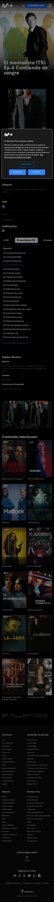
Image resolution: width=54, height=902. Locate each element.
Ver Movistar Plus (32, 797)
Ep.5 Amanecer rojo (11, 269)
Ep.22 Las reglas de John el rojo (15, 337)
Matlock (5, 522)
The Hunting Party (36, 479)
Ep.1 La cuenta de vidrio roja (14, 253)
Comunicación (32, 841)
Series (5, 11)
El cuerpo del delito (36, 697)
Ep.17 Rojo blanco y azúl (12, 317)
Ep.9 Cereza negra (10, 285)
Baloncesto (6, 816)
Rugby (4, 822)
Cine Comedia (7, 749)
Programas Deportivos (34, 778)
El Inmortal (30, 752)
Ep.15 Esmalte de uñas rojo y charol (17, 309)
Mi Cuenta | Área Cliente (35, 803)
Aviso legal (26, 883)
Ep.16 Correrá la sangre (12, 313)
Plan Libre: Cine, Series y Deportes (38, 816)
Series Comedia (7, 774)
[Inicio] (7, 5)
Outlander (30, 759)
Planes (29, 822)
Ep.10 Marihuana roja (11, 289)
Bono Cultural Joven (34, 831)
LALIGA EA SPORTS (8, 803)
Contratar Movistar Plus (35, 812)
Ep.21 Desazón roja (10, 333)
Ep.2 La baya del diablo (12, 257)
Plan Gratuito (31, 825)
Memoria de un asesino (12, 479)
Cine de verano (7, 759)
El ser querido (32, 740)
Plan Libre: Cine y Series (35, 819)
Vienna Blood (34, 522)
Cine (14, 11)
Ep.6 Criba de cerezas (12, 273)
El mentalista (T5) (26, 240)
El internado (7, 610)
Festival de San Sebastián (35, 771)
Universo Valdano (8, 812)
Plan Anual (30, 828)
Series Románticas (8, 771)
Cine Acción (6, 752)
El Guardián (33, 653)
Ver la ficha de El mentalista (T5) (16, 343)
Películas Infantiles (8, 762)
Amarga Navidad (32, 749)
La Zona (5, 653)
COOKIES (46, 883)
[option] (15, 415)
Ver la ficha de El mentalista (28, 244)
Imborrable (7, 566)
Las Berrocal (31, 762)
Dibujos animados (33, 774)
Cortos (4, 755)
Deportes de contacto (9, 828)
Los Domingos (31, 746)
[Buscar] (23, 6)
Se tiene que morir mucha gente (38, 755)
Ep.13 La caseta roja (11, 301)
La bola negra (31, 743)
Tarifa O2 (30, 834)
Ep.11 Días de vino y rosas (13, 293)
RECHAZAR (17, 172)
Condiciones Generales (35, 806)
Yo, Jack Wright (34, 566)
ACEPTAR (36, 172)
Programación (7, 841)
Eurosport (5, 831)
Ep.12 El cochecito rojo (12, 297)
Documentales (7, 778)
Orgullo (4, 784)
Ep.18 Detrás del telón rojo (13, 321)
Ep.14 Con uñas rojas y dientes (15, 305)
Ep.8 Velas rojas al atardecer (14, 281)
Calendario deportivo (41, 11)
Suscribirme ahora (36, 6)
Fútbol (23, 11)
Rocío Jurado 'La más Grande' (37, 765)
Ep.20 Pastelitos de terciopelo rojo (17, 329)
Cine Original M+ (7, 743)
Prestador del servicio (12, 883)
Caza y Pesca (31, 781)
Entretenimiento (7, 781)
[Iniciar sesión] (50, 6)
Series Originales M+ (9, 768)
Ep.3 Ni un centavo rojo (12, 261)
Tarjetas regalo (32, 838)
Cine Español (6, 746)
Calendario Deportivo (9, 834)
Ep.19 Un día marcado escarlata (16, 325)
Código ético (31, 809)
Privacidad (36, 883)
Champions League (8, 800)
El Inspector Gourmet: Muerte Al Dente (11, 698)
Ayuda (27, 860)
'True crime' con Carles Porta (37, 768)
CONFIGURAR (26, 164)
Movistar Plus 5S (32, 784)
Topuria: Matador (8, 825)
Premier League (7, 806)
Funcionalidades (32, 800)
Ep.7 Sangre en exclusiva (13, 277)
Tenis (3, 819)
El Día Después (7, 809)
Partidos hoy (6, 838)
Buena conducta (35, 610)
